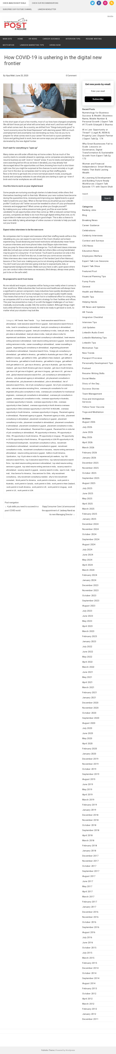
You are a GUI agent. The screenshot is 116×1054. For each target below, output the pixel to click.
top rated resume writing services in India (39, 467)
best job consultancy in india (44, 331)
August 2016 (88, 932)
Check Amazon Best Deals (14, 3)
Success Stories (90, 388)
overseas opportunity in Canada (19, 402)
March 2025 (88, 509)
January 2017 (89, 907)
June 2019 (87, 784)
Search (85, 194)
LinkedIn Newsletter (47, 9)
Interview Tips (73, 39)
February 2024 (89, 575)
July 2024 (87, 549)
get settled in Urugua (52, 361)
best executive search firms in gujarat (33, 324)
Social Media (88, 378)
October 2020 (89, 713)
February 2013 (89, 988)
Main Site (7, 39)
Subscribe (98, 99)
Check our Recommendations (45, 3)
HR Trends (19, 320)
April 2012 (87, 998)
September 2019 (90, 774)
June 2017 (87, 881)
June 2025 (87, 493)
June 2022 (87, 651)
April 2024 (87, 565)
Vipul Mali (10, 75)
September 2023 (90, 600)
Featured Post (89, 271)
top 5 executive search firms (37, 460)
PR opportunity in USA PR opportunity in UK (55, 439)
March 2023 (88, 631)
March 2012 (88, 1004)
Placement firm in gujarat (42, 429)
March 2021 (88, 687)
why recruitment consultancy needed (32, 477)
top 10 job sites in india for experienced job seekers (39, 456)
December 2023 (90, 585)
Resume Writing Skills (93, 373)
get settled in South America (30, 361)
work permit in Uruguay (57, 487)
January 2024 (89, 580)
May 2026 (87, 437)
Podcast (86, 368)
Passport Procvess (92, 358)
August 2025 (88, 483)
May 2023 (87, 621)
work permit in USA (25, 490)
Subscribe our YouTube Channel (17, 9)
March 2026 (88, 447)
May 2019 (87, 789)
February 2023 (89, 636)
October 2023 (89, 595)
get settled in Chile (29, 358)
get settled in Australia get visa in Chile (52, 354)
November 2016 (90, 917)
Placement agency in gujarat (30, 416)
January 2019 (89, 810)
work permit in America (46, 480)
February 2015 (89, 963)
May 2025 (87, 498)
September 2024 (90, 539)
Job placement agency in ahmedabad (29, 378)
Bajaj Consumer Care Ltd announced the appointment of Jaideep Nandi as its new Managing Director (58, 510)
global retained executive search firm (26, 375)
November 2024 (90, 529)
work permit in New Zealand (63, 484)
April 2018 (87, 835)
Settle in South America (55, 453)
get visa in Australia (50, 365)
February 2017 (89, 901)
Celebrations (88, 230)
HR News (33, 39)
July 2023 (87, 611)
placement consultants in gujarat (32, 426)
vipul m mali (64, 470)
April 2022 (87, 662)
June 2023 (87, 616)
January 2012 (89, 1014)
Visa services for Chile (41, 473)
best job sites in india (35, 334)
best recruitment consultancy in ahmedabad (45, 337)
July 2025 (87, 488)
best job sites (63, 331)
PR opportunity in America (45, 433)
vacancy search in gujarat (28, 470)
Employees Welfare (92, 256)
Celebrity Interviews (92, 235)
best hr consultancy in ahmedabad (26, 327)
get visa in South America (62, 368)
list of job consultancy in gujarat (39, 385)
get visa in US (57, 371)
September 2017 (90, 871)
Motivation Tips (90, 348)
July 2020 (87, 728)
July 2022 (87, 646)
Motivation (8, 45)
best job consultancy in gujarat (19, 331)
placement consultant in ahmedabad (39, 422)
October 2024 (89, 534)
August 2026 (88, 422)
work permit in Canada (24, 484)
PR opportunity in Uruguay (49, 436)
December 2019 (90, 759)
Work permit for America (26, 480)
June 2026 (87, 432)
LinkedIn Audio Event (93, 332)
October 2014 (89, 973)
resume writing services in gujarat (31, 453)
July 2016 (87, 937)
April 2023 (87, 626)
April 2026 (87, 442)
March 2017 (88, 896)
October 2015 (89, 947)
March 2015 (88, 958)
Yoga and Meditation (93, 412)
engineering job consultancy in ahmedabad (31, 348)
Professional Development (17, 443)
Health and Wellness (92, 291)
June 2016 (87, 942)
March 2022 (88, 667)
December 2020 (90, 702)
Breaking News (89, 220)
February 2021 (89, 692)
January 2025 (89, 519)
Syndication (11, 456)
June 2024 (87, 554)
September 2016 (90, 927)
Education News (90, 251)
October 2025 (89, 473)
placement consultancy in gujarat (43, 419)
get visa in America (33, 365)
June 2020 (87, 733)
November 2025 (90, 468)
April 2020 (87, 743)
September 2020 (90, 718)
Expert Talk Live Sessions (95, 261)
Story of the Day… (91, 383)
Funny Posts (88, 281)
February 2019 (89, 805)
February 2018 (89, 845)
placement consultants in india (59, 426)
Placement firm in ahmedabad (19, 429)
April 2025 (87, 503)
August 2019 (88, 779)
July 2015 (87, 953)
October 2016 (89, 922)
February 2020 (89, 748)
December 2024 (90, 524)
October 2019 (89, 769)
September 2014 (90, 978)
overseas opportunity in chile (45, 402)
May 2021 (87, 677)
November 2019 (90, 764)
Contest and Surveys (93, 240)
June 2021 (87, 672)
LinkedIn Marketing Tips (32, 45)
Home (20, 39)
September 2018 (90, 830)
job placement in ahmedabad (32, 381)
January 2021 (89, 697)
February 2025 (89, 514)
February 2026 (89, 452)
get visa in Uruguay (42, 371)
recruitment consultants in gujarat (43, 446)
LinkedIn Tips (89, 343)
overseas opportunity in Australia (55, 399)
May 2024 (87, 560)
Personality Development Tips (97, 363)
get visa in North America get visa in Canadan (32, 368)
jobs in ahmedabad (54, 381)
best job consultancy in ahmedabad (55, 327)
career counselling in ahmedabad (40, 344)
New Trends (29, 320)
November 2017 (90, 861)
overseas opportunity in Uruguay (44, 412)
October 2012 (89, 993)
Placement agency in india (54, 416)
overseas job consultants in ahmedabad (32, 395)
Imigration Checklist (92, 317)
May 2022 (87, 657)
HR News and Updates (93, 307)
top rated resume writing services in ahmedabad (31, 463)
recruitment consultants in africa (43, 443)
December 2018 (90, 815)
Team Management (92, 394)
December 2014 (90, 968)
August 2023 (88, 605)
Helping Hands (89, 302)
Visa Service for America (21, 473)
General (86, 286)
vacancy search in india (48, 470)
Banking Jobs (89, 210)
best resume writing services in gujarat (48, 341)
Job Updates (88, 327)
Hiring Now (55, 45)
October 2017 (89, 866)
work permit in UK (39, 487)
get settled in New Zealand (49, 358)
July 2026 (87, 427)
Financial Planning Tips (94, 276)
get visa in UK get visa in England (20, 371)
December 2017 (90, 856)
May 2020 (87, 738)
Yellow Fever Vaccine (93, 407)
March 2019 (88, 799)
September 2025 (90, 478)
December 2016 (90, 912)
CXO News (87, 246)
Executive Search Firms (38, 351)
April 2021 (87, 682)
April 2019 (87, 794)
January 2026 (89, 457)
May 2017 (87, 886)
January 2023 (89, 641)
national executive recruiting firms (25, 388)
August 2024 (88, 544)
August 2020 (88, 723)
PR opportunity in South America (25, 436)
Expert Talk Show (91, 266)
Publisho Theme (47, 1050)
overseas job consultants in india (26, 399)
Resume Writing (94, 39)
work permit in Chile (43, 484)
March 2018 (88, 840)
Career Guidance (51, 39)
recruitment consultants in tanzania (37, 450)
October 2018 (89, 825)
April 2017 (87, 891)
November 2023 (90, 590)
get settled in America (26, 354)
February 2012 (89, 1009)
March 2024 (88, 570)
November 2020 (90, 708)
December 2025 (90, 463)
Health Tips (88, 297)
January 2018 (89, 850)
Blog (84, 215)
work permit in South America (19, 487)
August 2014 (88, 983)
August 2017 (88, 876)
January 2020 (89, 753)
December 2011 (90, 1019)
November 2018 (90, 820)
